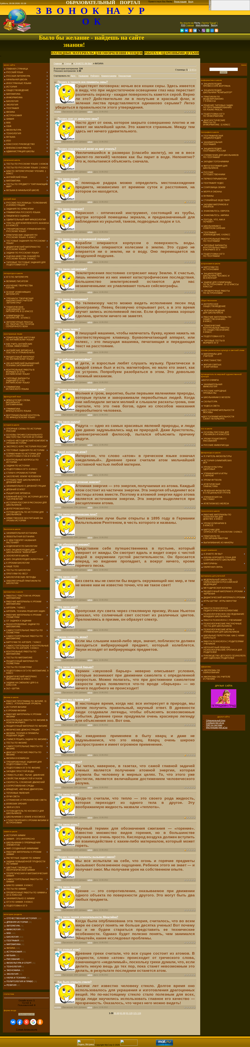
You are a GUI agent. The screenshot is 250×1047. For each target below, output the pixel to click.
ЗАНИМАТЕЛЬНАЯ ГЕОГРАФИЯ (211, 143)
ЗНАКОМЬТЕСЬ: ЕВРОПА (216, 211)
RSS (183, 25)
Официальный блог (215, 720)
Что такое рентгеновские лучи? (77, 514)
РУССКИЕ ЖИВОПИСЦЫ (216, 445)
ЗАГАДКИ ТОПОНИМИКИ (216, 161)
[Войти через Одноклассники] (40, 1022)
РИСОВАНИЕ (13, 959)
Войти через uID (26, 1014)
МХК (8, 933)
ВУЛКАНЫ (209, 196)
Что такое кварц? (68, 731)
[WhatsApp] (208, 30)
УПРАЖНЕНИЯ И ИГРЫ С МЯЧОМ (214, 474)
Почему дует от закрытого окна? (78, 118)
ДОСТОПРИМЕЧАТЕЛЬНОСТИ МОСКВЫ (217, 411)
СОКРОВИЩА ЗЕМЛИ (214, 187)
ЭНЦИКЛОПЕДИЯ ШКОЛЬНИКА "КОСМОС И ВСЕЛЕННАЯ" (215, 275)
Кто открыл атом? (69, 949)
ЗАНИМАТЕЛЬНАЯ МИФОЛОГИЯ (211, 385)
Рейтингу (94, 76)
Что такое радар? (68, 178)
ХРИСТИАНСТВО (212, 360)
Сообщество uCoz (215, 723)
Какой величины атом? (72, 451)
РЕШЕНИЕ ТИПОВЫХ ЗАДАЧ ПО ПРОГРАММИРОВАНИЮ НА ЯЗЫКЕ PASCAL (217, 107)
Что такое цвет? (68, 606)
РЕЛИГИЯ (11, 985)
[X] (199, 30)
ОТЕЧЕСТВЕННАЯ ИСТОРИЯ (21, 918)
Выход (214, 25)
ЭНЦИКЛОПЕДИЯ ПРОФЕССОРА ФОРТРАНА (215, 85)
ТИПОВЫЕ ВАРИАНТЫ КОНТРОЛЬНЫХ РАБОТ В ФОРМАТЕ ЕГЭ (214, 247)
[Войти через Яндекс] (26, 1022)
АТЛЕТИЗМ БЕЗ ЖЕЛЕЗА (216, 503)
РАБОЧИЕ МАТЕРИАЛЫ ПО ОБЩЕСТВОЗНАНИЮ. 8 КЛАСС (216, 319)
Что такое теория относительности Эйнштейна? (88, 917)
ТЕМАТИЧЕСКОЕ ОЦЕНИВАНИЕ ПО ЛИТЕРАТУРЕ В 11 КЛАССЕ (18, 309)
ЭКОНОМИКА (13, 970)
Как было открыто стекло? (75, 981)
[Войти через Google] (33, 1022)
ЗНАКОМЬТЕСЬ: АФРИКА (216, 215)
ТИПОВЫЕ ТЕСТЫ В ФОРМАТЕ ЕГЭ (213, 341)
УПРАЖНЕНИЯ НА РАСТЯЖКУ (211, 498)
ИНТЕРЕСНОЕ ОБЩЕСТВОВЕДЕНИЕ (213, 305)
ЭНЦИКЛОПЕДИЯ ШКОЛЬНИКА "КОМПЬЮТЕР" (216, 91)
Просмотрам (124, 76)
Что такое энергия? (70, 761)
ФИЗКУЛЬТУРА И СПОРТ (19, 963)
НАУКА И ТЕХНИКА (16, 977)
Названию (83, 76)
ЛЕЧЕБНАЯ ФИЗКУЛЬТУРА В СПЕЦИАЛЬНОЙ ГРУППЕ (216, 491)
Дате (73, 76)
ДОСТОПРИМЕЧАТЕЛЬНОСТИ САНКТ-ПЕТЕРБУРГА (217, 417)
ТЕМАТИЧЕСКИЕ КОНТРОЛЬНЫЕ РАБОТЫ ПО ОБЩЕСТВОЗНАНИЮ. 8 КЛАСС (215, 328)
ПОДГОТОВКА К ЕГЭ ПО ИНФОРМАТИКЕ (212, 115)
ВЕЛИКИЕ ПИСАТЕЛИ (17, 281)
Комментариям (108, 76)
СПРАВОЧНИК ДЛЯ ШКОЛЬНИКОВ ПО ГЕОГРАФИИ (219, 156)
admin (90, 112)
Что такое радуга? (69, 421)
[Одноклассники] (190, 30)
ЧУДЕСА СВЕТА (212, 406)
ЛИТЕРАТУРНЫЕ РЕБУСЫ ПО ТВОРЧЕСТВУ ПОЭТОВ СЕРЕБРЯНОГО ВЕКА (19, 324)
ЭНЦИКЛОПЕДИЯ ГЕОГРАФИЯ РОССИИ (213, 149)
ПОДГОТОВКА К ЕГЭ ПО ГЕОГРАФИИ (212, 255)
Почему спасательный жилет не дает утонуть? (87, 148)
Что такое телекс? (69, 329)
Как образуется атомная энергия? (79, 481)
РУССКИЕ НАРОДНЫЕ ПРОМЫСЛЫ (213, 392)
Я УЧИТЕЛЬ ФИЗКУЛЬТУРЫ (218, 456)
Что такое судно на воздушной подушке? (84, 238)
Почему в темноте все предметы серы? (83, 81)
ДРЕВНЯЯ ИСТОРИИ (17, 922)
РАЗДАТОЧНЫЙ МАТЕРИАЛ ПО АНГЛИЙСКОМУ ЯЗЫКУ (19, 358)
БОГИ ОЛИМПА (211, 380)
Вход (190, 1)
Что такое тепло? (68, 794)
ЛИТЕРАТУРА (13, 926)
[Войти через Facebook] (20, 1022)
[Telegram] (195, 30)
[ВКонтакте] (186, 30)
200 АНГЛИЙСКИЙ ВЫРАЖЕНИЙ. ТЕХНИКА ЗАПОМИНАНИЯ (22, 364)
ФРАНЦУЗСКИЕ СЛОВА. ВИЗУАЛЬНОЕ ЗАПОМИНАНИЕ (17, 402)
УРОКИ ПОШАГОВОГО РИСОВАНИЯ (214, 439)
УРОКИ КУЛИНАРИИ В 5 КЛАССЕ (213, 524)
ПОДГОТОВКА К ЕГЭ (214, 336)
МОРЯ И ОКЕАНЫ (213, 191)
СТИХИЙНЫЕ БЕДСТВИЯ (216, 200)
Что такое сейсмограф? (72, 269)
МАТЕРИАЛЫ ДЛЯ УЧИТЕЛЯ (211, 355)
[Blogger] (216, 30)
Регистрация (180, 1)
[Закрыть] (210, 10)
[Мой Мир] (212, 30)
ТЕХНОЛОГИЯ (13, 966)
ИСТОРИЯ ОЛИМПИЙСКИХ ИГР (216, 461)
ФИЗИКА (10, 948)
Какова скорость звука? (73, 637)
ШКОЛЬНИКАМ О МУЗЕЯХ (217, 397)
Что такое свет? (68, 576)
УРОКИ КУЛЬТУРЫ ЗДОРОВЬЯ (211, 468)
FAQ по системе (214, 725)
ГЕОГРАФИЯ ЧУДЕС (214, 183)
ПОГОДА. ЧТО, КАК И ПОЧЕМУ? (213, 220)
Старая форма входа (26, 1029)
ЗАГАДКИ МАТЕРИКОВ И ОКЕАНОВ (214, 205)
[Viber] (203, 30)
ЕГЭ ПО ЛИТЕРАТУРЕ (17, 277)
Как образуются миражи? (74, 544)
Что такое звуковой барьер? (76, 667)
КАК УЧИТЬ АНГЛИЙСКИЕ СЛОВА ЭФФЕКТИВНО (18, 345)
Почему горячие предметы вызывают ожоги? (86, 856)
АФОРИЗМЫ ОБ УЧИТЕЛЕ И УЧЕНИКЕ (215, 678)
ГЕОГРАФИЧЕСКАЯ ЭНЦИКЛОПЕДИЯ (212, 137)
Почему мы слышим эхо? (74, 699)
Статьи (67, 63)
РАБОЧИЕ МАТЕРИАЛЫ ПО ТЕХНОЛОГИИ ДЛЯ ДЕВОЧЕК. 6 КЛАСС (216, 516)
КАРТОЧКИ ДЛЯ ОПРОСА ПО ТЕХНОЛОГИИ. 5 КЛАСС (221, 530)
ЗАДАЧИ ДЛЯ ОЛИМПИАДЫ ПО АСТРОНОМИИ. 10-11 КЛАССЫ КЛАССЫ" (220, 284)
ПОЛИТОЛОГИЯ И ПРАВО (19, 981)
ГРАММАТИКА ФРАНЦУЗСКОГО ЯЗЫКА (17, 410)
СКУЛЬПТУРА (210, 401)
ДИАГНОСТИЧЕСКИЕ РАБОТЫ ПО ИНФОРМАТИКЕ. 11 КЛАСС (215, 122)
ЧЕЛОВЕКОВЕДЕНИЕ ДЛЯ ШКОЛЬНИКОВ (213, 311)
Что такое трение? (69, 886)
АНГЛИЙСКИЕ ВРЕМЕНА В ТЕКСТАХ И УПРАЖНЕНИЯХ (19, 351)
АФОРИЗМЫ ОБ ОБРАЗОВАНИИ (210, 671)
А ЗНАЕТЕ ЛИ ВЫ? (82, 63)
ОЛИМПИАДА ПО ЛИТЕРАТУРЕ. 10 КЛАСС (17, 316)
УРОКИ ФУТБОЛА (212, 480)
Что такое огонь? (68, 824)
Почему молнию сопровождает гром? (81, 389)
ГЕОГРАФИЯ (12, 940)
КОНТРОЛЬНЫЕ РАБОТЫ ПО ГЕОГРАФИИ (215, 240)
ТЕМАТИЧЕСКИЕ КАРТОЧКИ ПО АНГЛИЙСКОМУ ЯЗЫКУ (19, 338)
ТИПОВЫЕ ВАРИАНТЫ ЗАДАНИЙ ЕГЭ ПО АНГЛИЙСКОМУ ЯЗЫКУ (17, 380)
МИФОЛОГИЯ (13, 929)
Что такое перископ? (71, 208)
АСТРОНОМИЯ (14, 952)
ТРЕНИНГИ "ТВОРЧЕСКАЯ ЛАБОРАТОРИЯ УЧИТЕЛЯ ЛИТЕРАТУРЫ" (18, 300)
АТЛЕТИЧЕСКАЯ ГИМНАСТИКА (210, 485)
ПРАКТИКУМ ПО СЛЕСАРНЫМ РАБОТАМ (214, 537)
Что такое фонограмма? (73, 299)
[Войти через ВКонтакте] (13, 1022)
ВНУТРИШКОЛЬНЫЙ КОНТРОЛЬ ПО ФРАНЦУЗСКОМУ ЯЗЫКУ (22, 416)
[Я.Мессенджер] (182, 30)
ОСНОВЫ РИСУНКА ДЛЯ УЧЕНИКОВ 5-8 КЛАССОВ (215, 433)
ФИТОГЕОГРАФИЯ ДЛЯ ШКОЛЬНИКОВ (214, 167)
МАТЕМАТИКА (13, 944)
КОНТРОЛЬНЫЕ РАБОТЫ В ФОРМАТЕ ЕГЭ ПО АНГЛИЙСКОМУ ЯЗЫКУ (19, 372)
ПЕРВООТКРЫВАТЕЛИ (215, 179)
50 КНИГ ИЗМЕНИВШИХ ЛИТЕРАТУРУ (17, 293)
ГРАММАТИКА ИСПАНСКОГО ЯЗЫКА (16, 388)
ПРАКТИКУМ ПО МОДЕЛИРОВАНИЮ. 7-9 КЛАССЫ (212, 99)
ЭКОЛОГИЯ (12, 974)
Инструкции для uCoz (217, 727)
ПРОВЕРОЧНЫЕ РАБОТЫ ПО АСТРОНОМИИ (215, 292)
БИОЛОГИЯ (12, 937)
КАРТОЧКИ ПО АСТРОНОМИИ (210, 268)
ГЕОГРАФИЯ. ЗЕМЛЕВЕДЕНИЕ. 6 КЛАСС (215, 233)
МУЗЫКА (10, 955)
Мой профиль (202, 25)
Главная (190, 25)
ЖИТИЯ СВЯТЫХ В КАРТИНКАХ (211, 365)
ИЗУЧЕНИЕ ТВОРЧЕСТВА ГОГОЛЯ (18, 286)
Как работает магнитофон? (75, 359)
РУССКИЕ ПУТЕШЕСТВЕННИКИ (213, 173)
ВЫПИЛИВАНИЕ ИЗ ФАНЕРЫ (218, 542)
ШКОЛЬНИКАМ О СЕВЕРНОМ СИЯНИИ (213, 227)
